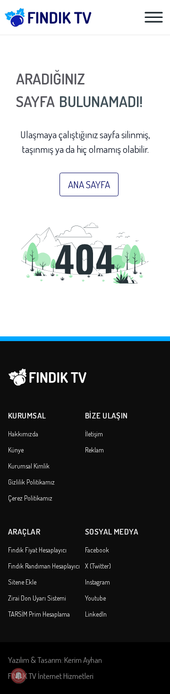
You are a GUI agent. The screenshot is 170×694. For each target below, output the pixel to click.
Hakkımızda (23, 434)
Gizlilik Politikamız (31, 482)
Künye (16, 450)
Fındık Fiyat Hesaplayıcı (37, 550)
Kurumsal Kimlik (29, 466)
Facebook (97, 550)
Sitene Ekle (22, 582)
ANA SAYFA (89, 184)
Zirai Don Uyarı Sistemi (37, 598)
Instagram (97, 582)
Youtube (95, 598)
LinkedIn (96, 614)
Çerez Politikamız (30, 498)
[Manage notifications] (18, 675)
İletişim (94, 434)
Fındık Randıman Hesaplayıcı (44, 566)
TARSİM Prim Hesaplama (39, 614)
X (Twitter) (98, 566)
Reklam (94, 450)
